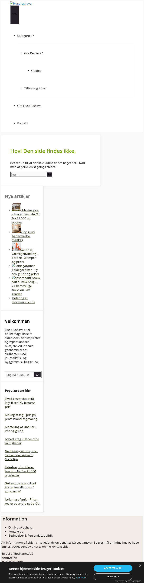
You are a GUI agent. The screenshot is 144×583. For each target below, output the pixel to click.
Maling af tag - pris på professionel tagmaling (21, 417)
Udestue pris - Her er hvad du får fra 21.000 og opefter (20, 471)
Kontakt (22, 123)
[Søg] (49, 174)
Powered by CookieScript (128, 581)
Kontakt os (15, 531)
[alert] (72, 572)
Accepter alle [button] (113, 568)
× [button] (140, 565)
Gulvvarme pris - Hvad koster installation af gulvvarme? (20, 487)
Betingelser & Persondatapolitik (30, 535)
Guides (36, 71)
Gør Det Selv (32, 53)
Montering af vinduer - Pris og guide (20, 429)
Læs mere (81, 577)
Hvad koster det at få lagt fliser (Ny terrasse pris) (20, 403)
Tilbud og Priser (35, 88)
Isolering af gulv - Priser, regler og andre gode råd (22, 501)
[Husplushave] (20, 3)
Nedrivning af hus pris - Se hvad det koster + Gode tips (21, 455)
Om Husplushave (29, 106)
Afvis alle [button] (113, 576)
